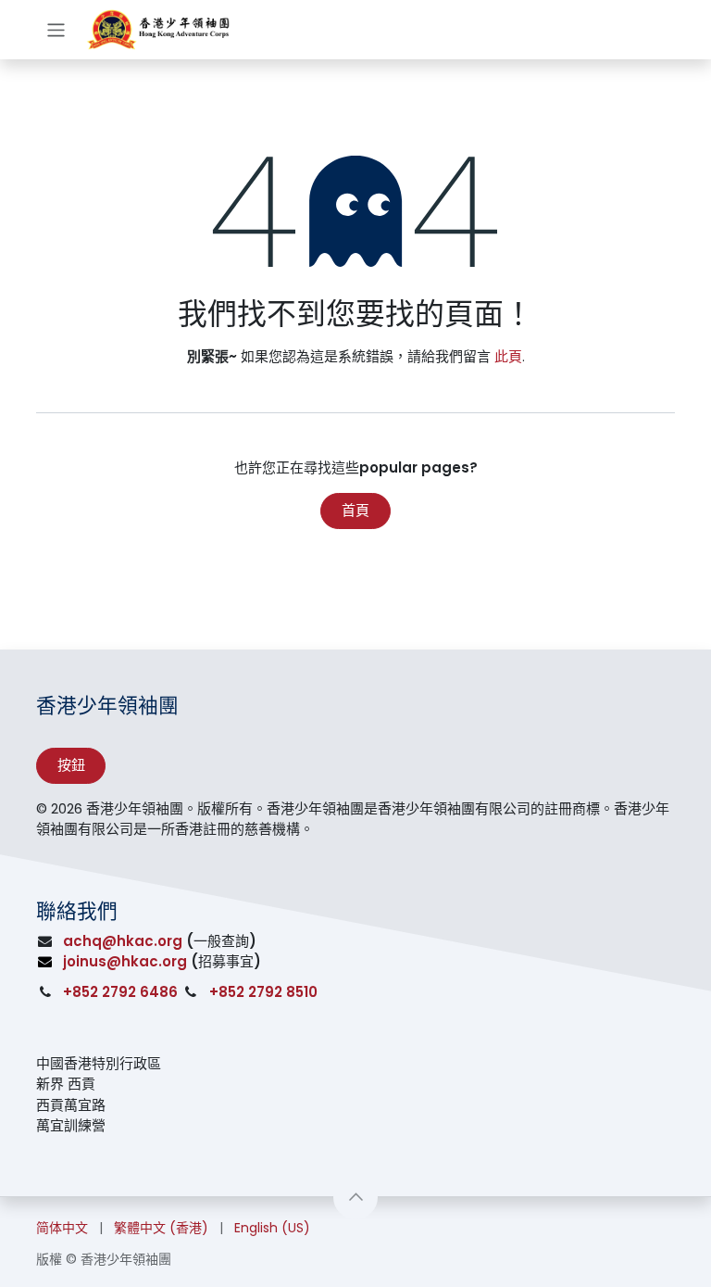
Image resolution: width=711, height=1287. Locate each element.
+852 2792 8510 (263, 992)
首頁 (355, 510)
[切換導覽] (56, 29)
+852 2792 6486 (120, 992)
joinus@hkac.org (125, 961)
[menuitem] (62, 1228)
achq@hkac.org (122, 941)
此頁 (508, 356)
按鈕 (71, 765)
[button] (355, 1197)
